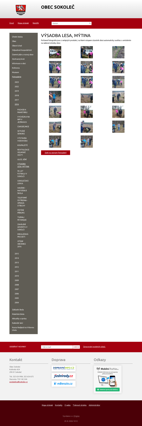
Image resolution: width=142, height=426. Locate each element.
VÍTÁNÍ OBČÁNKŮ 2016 (21, 244)
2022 (17, 87)
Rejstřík (36, 23)
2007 (17, 289)
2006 (17, 294)
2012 (17, 267)
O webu (68, 405)
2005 (17, 298)
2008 (17, 285)
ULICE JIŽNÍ (22, 159)
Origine (76, 416)
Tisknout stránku (80, 405)
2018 (17, 95)
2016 (17, 104)
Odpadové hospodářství (22, 50)
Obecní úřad (17, 46)
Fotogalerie (16, 77)
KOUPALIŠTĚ (22, 145)
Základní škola (18, 310)
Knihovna (16, 68)
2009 (17, 280)
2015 (17, 254)
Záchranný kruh (18, 59)
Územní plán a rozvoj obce (22, 55)
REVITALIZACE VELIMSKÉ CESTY (23, 152)
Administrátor (94, 405)
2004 (17, 303)
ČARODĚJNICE (23, 127)
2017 (17, 100)
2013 (17, 263)
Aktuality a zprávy (19, 319)
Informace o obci (19, 63)
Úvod (11, 23)
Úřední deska (17, 37)
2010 (17, 276)
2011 (17, 271)
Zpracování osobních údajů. (94, 347)
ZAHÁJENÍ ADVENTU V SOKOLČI (22, 227)
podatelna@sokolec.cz (18, 382)
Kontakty (58, 405)
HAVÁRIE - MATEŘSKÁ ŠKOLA (22, 190)
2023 (17, 82)
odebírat (76, 347)
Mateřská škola (18, 314)
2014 (17, 258)
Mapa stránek (23, 23)
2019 (17, 91)
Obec (14, 41)
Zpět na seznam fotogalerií (55, 153)
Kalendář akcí (17, 323)
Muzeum (15, 72)
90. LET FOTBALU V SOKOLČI (22, 173)
